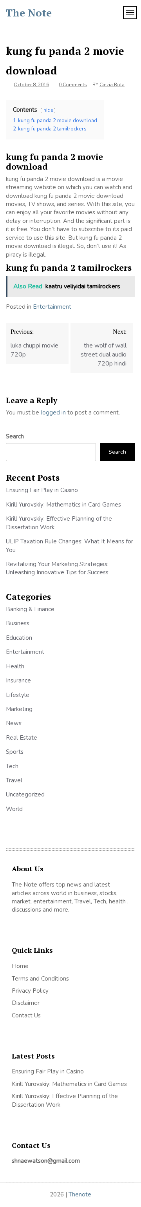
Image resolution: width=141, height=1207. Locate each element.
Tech (12, 766)
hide (48, 110)
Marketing (19, 709)
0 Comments (73, 84)
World (14, 809)
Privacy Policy (30, 991)
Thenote (80, 1194)
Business (17, 623)
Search (15, 436)
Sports (15, 752)
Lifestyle (17, 695)
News (14, 723)
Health (15, 666)
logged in (53, 412)
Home (20, 966)
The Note (29, 12)
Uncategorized (25, 794)
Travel (14, 780)
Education (19, 638)
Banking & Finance (30, 609)
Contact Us (26, 1015)
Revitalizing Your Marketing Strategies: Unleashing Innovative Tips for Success (57, 568)
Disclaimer (26, 1003)
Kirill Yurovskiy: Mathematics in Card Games (63, 504)
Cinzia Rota (112, 84)
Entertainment (52, 307)
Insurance (18, 680)
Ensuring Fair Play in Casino (42, 490)
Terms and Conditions (40, 979)
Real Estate (21, 738)
